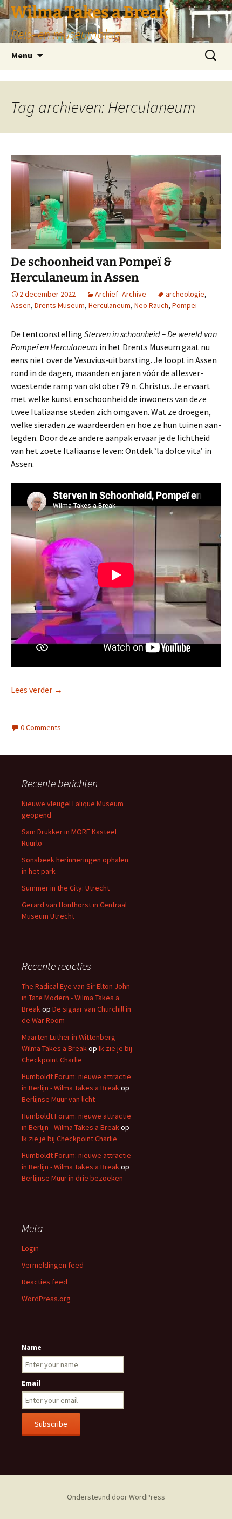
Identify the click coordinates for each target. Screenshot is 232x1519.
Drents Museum (60, 305)
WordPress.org (46, 1298)
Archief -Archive (120, 294)
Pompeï (184, 305)
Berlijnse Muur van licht (58, 1099)
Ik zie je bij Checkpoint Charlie (69, 1138)
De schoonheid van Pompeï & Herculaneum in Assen (91, 270)
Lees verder (37, 689)
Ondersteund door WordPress (116, 1497)
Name (32, 1347)
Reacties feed (44, 1282)
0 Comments (41, 727)
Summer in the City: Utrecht (66, 888)
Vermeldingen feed (53, 1265)
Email (31, 1383)
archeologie (185, 294)
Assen (21, 305)
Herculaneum (109, 305)
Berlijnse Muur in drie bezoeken (72, 1178)
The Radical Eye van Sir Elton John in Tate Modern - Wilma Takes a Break (76, 997)
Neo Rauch (151, 305)
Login (30, 1248)
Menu (21, 55)
